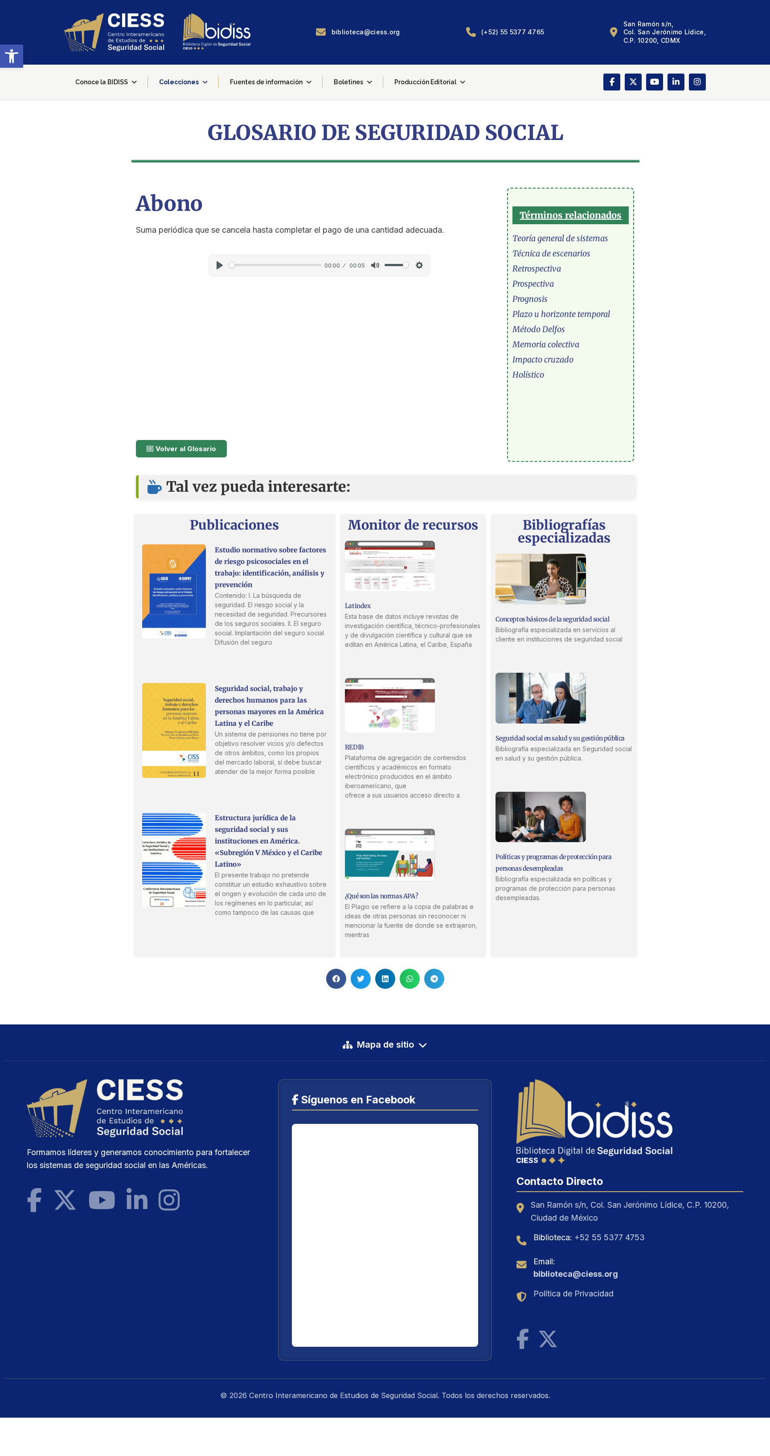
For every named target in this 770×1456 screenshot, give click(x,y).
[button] (336, 979)
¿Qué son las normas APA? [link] (381, 896)
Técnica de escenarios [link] (551, 253)
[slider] (275, 265)
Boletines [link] (348, 82)
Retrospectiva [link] (536, 268)
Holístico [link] (528, 375)
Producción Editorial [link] (425, 82)
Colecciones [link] (179, 82)
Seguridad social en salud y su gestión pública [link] (560, 738)
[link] (11, 56)
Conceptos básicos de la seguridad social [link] (552, 619)
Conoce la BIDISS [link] (101, 82)
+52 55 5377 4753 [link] (609, 1237)
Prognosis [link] (530, 299)
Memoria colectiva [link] (545, 344)
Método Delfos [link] (538, 329)
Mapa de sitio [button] (385, 1044)
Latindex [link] (358, 606)
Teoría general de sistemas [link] (560, 238)
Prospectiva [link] (533, 284)
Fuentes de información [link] (266, 82)
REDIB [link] (354, 747)
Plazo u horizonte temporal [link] (561, 314)
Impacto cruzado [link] (542, 359)
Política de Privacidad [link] (573, 1293)
